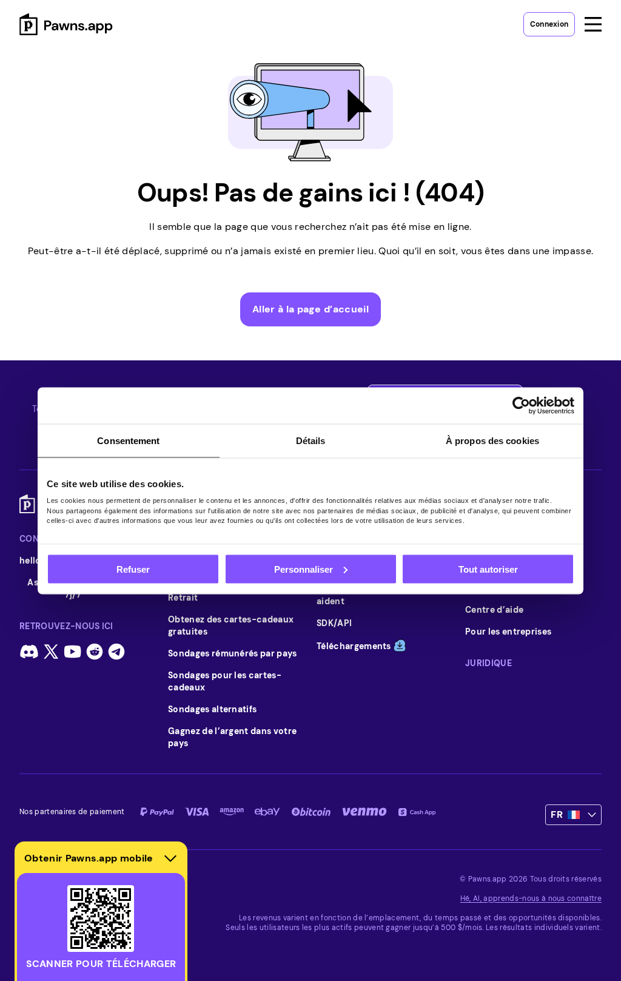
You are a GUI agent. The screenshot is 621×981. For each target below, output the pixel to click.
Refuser (133, 569)
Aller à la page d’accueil (310, 309)
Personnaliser (303, 569)
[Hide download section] (170, 858)
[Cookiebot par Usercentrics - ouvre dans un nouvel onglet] (521, 405)
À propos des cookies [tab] (492, 440)
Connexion (549, 24)
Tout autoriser (488, 569)
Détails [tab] (311, 440)
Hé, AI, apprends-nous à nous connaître (531, 898)
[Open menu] (593, 24)
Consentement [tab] (128, 440)
